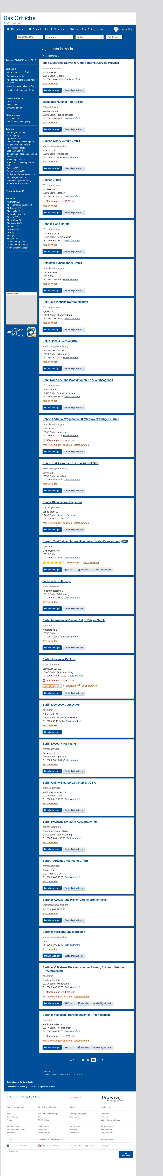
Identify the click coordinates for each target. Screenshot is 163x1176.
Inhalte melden (106, 1107)
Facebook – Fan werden (19, 1146)
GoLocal (10, 1139)
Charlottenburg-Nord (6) (17, 245)
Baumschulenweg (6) (16, 214)
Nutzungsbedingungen (78, 1114)
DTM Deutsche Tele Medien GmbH (51, 1139)
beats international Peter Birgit (63, 101)
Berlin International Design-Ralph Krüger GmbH (74, 620)
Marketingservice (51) (16, 159)
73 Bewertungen (72, 562)
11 (98, 1060)
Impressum (105, 1117)
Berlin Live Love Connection (61, 704)
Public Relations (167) (17, 148)
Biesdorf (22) (12, 217)
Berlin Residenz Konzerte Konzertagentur (70, 821)
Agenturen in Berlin (15, 76)
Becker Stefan (52, 179)
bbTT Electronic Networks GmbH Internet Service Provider (81, 62)
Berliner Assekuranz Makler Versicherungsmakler (75, 899)
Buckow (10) (12, 239)
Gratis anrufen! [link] (72, 79)
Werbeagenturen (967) (17, 132)
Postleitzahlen (75, 1126)
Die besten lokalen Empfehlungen (82, 1146)
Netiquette (105, 1114)
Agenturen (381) (14, 139)
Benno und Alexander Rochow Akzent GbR (71, 463)
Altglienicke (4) (13, 211)
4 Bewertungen (71, 686)
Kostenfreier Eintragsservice (89, 29)
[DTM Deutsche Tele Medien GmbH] (85, 1099)
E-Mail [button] (70, 569)
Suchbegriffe (105, 1146)
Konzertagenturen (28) (17, 177)
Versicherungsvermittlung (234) (21, 142)
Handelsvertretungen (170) (19, 145)
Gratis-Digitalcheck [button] (74, 90)
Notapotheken (61, 29)
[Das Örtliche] (20, 19)
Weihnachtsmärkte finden (16, 1130)
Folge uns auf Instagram (50, 1146)
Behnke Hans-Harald (56, 224)
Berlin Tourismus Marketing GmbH (65, 860)
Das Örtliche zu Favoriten (47, 1107)
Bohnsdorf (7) (13, 226)
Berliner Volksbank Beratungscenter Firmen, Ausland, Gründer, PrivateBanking (84, 969)
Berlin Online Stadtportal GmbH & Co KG (69, 782)
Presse (9, 1120)
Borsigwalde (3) (14, 229)
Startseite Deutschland (15, 1107)
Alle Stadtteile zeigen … (20, 248)
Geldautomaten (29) (16, 171)
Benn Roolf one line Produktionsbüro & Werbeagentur (78, 380)
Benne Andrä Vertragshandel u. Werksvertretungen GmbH (81, 419)
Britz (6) (10, 232)
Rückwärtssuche (18, 29)
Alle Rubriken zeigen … (19, 183)
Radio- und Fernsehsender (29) (21, 174)
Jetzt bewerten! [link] (50, 83)
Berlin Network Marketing (59, 743)
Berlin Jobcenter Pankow (59, 659)
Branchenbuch (106, 1130)
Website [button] (85, 569)
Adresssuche (11, 1133)
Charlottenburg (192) (16, 242)
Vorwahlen (73, 1130)
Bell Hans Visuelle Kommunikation (65, 302)
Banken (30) (12, 168)
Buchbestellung (12, 1117)
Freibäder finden (13, 1126)
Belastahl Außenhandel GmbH (62, 263)
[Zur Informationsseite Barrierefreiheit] (116, 29)
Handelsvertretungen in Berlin (20, 90)
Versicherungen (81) (16, 151)
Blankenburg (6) (14, 220)
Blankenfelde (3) (14, 223)
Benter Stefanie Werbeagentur (62, 502)
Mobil (40, 1117)
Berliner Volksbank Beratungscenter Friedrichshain (76, 1014)
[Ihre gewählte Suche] (30, 37)
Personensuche (107, 1133)
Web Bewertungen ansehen (57, 445)
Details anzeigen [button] (52, 90)
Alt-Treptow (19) (14, 208)
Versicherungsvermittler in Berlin (21, 86)
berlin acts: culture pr (57, 581)
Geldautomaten (40, 29)
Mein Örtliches (43, 1120)
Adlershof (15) (13, 202)
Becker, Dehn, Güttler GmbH (61, 140)
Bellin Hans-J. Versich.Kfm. (60, 341)
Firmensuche (74, 1133)
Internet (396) (13, 136)
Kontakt (72, 1107)
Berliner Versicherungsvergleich (64, 931)
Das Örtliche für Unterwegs (48, 1114)
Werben (9, 1114)
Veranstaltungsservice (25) (19, 180)
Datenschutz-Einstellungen (111, 1120)
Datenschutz (74, 1117)
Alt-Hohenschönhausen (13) (19, 205)
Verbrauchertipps (107, 1139)
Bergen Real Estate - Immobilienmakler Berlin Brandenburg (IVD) (85, 541)
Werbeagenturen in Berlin (18, 72)
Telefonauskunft (44, 1133)
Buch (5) (11, 235)
